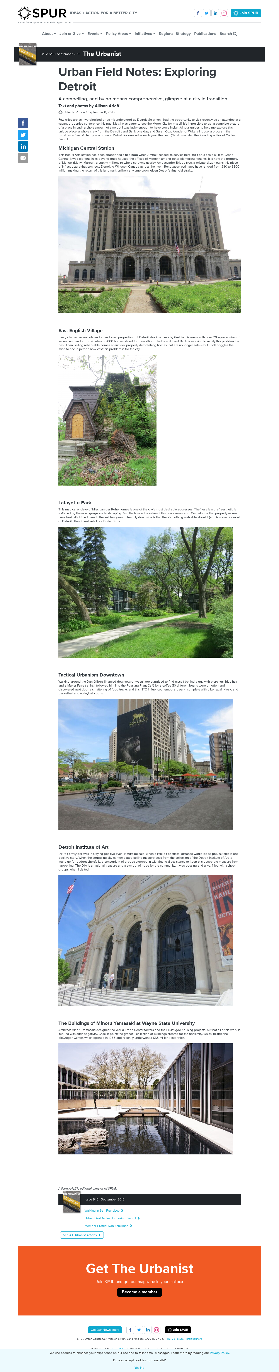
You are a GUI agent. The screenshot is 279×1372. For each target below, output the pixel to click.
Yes (136, 1368)
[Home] (44, 13)
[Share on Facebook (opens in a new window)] (23, 123)
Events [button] (93, 33)
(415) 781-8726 (175, 1339)
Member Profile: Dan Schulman (107, 1226)
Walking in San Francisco (103, 1211)
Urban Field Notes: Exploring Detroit (111, 1218)
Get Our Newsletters (105, 1330)
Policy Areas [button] (117, 33)
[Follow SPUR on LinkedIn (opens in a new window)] (215, 13)
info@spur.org (194, 1339)
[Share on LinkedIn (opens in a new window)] (23, 146)
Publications (205, 33)
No (142, 1368)
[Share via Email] (23, 158)
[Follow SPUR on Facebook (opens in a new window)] (198, 13)
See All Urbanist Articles (80, 1235)
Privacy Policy (219, 1353)
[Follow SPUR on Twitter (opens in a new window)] (207, 13)
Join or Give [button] (70, 33)
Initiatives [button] (143, 33)
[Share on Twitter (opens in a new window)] (23, 135)
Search (226, 33)
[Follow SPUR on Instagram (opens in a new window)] (224, 13)
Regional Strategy (175, 33)
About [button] (47, 33)
